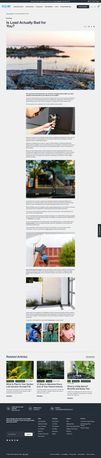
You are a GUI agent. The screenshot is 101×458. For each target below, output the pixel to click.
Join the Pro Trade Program (88, 421)
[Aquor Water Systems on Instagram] (15, 440)
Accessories (41, 429)
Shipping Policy (70, 424)
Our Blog (54, 429)
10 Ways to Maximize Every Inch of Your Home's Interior (50, 385)
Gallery (54, 434)
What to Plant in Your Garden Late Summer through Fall (19, 385)
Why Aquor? (55, 421)
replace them (48, 229)
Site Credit (25, 454)
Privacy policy (72, 454)
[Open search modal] (91, 7)
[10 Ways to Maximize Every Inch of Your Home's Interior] (50, 370)
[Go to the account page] (94, 6)
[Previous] (26, 1)
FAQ (67, 421)
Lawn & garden (20, 381)
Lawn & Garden (57, 1)
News (11, 13)
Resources (55, 431)
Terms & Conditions (55, 454)
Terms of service (90, 454)
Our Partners (55, 426)
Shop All (40, 431)
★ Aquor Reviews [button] (99, 230)
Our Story (54, 424)
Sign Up (29, 434)
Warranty (68, 431)
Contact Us (36, 409)
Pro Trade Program (94, 1)
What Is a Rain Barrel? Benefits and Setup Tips (78, 387)
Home (7, 13)
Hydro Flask (51, 320)
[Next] (74, 1)
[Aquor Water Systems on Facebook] (7, 440)
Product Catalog (85, 428)
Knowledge (9, 18)
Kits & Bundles (42, 421)
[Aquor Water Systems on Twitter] (10, 440)
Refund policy (81, 454)
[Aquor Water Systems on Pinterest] (12, 440)
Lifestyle (49, 381)
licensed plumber (30, 223)
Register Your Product (72, 429)
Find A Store (41, 436)
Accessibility (64, 454)
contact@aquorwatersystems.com (64, 409)
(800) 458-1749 (16, 410)
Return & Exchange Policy (73, 426)
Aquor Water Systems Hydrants (34, 269)
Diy (69, 381)
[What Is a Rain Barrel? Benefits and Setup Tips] (81, 370)
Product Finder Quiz (43, 434)
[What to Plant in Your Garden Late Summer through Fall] (20, 370)
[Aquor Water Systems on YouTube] (17, 440)
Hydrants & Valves (42, 424)
